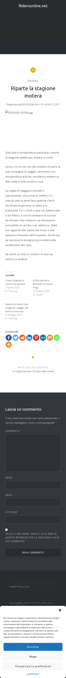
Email (10, 495)
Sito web (11, 512)
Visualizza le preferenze (33, 666)
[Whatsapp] (57, 338)
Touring (33, 81)
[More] (9, 344)
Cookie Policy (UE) (19, 586)
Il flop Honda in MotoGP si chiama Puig (43, 284)
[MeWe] (43, 338)
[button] (60, 610)
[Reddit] (22, 338)
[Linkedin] (29, 338)
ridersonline (30, 104)
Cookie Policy (33, 673)
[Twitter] (15, 338)
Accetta (33, 646)
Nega (33, 656)
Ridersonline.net (33, 6)
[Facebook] (9, 338)
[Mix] (50, 338)
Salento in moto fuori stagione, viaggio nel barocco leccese (17, 308)
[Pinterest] (36, 338)
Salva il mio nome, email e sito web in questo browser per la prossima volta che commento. (32, 537)
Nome (10, 477)
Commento (13, 431)
